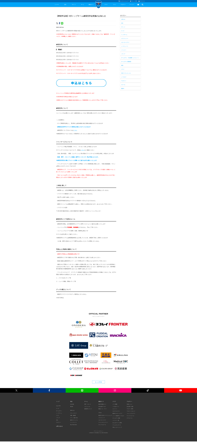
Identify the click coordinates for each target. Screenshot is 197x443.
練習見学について (88, 408)
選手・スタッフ (87, 404)
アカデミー (123, 4)
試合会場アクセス (102, 406)
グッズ (122, 30)
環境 (122, 65)
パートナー (131, 4)
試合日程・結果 (130, 406)
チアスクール (129, 418)
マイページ (142, 1)
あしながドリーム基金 (117, 422)
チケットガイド (73, 413)
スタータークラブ (125, 42)
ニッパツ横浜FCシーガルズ (118, 415)
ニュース (57, 4)
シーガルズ (123, 77)
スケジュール (87, 406)
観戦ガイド (91, 4)
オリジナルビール (102, 424)
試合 (65, 4)
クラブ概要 (115, 404)
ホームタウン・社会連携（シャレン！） (130, 57)
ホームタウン (59, 410)
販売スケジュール (74, 420)
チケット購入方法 (74, 417)
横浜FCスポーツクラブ (117, 413)
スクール (123, 84)
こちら (75, 130)
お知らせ (123, 19)
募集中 (122, 88)
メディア (123, 53)
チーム (82, 4)
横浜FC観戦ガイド (102, 404)
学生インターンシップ (117, 427)
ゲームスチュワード (117, 425)
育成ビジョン (129, 404)
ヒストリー (115, 408)
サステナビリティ (116, 411)
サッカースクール (130, 415)
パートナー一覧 (116, 420)
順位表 (71, 406)
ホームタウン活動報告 (126, 61)
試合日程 (72, 404)
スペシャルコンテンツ (103, 422)
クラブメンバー (124, 38)
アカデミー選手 (130, 408)
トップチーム (124, 34)
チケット (74, 4)
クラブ (105, 4)
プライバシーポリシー (98, 431)
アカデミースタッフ (131, 411)
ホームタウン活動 (116, 418)
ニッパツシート (73, 422)
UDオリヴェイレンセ (126, 73)
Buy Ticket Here (73, 424)
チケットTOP (134, 1)
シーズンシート (124, 46)
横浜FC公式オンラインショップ (105, 415)
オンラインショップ (124, 1)
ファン (114, 4)
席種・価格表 (73, 415)
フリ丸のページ (116, 406)
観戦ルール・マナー (102, 408)
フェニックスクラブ (131, 413)
